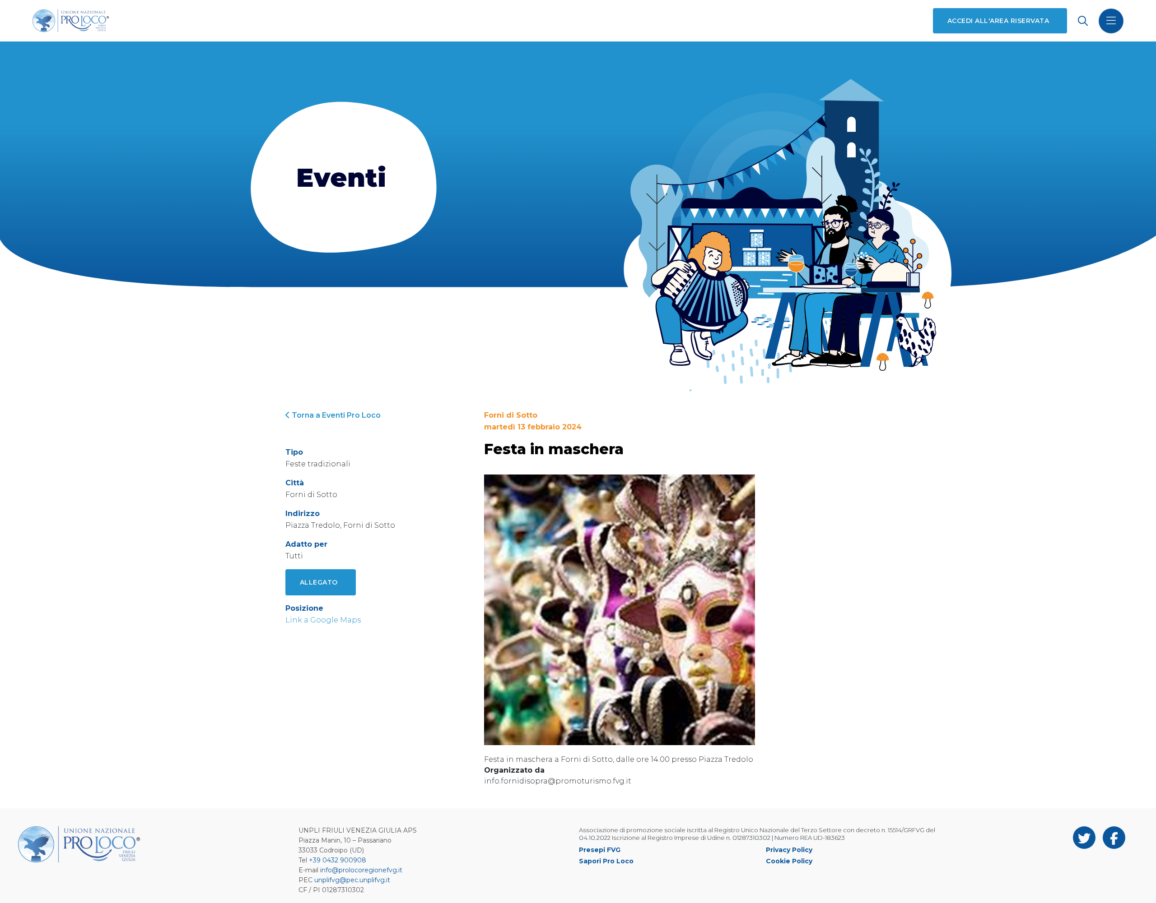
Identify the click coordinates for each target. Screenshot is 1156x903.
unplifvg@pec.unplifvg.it (352, 880)
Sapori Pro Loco (606, 861)
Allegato (319, 582)
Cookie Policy (789, 861)
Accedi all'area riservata (998, 21)
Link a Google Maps (323, 620)
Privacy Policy (789, 850)
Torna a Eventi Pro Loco (335, 415)
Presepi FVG (599, 850)
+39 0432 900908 (337, 860)
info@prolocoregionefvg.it (361, 870)
